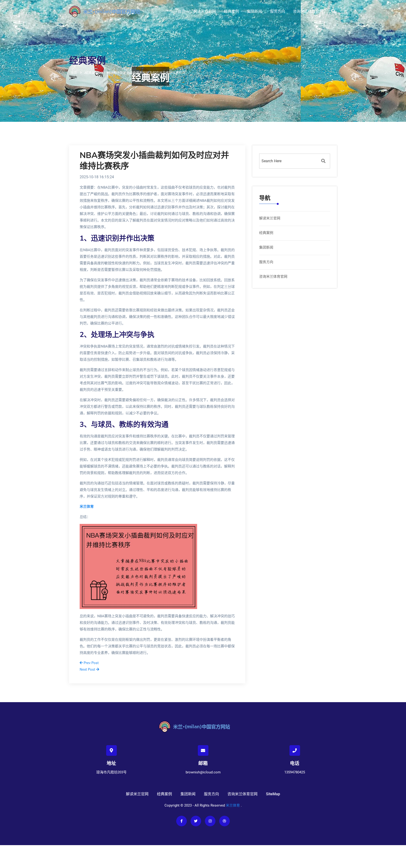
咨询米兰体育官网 (308, 11)
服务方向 (277, 11)
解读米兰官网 (204, 11)
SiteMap (273, 794)
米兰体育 (233, 805)
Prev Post (91, 663)
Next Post (88, 669)
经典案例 (231, 11)
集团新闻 (254, 11)
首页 (181, 11)
